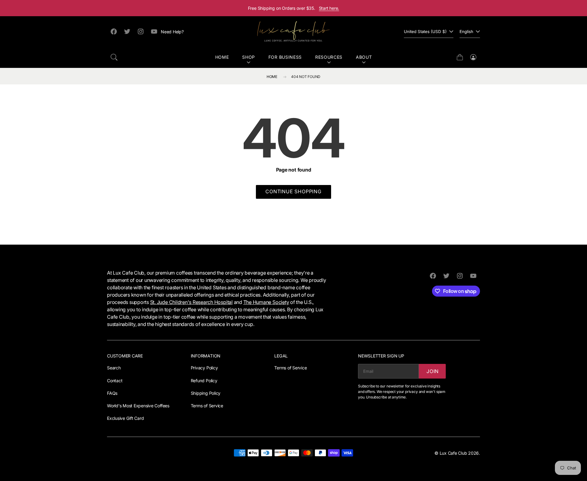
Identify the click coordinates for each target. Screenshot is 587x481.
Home (222, 57)
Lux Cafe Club (453, 453)
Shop (248, 57)
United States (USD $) (425, 31)
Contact (114, 380)
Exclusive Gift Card (125, 418)
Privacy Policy (204, 367)
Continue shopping (293, 191)
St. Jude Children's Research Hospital (191, 302)
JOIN (432, 371)
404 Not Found (305, 76)
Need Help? (172, 31)
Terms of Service (207, 405)
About (364, 57)
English (466, 31)
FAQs (112, 393)
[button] (114, 57)
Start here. (329, 8)
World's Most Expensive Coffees (138, 405)
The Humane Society (266, 302)
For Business (285, 57)
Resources (328, 57)
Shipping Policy (205, 393)
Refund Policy (204, 380)
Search (114, 367)
